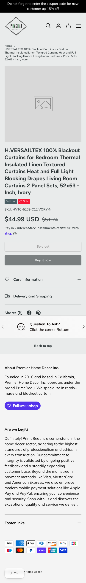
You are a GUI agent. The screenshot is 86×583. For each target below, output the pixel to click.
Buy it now (43, 260)
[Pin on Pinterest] (38, 312)
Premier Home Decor (28, 571)
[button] (69, 26)
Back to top (43, 346)
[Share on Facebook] (29, 312)
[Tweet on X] (20, 312)
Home (8, 45)
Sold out (43, 246)
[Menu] (79, 26)
